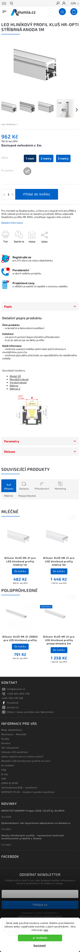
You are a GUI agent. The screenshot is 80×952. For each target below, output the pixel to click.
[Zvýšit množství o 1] (12, 194)
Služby (5, 738)
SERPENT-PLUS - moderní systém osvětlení (28, 791)
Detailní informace (12, 222)
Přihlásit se (40, 904)
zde (46, 930)
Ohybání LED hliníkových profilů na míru (26, 760)
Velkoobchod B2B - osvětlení (19, 787)
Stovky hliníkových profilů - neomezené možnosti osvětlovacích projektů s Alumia (32, 837)
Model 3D (15, 376)
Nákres (14, 385)
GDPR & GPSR (9, 783)
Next (74, 517)
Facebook (13, 702)
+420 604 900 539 (18, 693)
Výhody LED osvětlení (14, 752)
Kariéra (5, 743)
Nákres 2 (15, 388)
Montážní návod (19, 379)
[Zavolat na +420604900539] (12, 3)
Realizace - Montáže (14, 734)
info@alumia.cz (16, 688)
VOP (3, 778)
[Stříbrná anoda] (27, 171)
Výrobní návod (18, 382)
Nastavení (39, 946)
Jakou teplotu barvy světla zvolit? (22, 756)
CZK (73, 3)
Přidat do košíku (36, 194)
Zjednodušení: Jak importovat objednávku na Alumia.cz (36, 822)
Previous (68, 517)
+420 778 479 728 (12, 698)
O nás (4, 774)
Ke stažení (7, 765)
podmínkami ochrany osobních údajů (40, 915)
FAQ (3, 769)
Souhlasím (41, 938)
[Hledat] (57, 3)
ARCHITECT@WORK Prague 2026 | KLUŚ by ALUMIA (33, 810)
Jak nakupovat (10, 747)
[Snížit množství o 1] (4, 194)
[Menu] (4, 11)
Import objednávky (61, 12)
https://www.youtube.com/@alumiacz (30, 711)
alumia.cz (13, 707)
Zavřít (69, 248)
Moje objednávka (11, 729)
